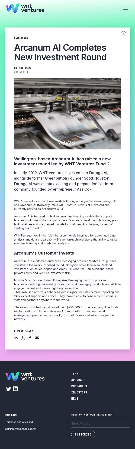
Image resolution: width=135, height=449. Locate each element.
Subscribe (83, 434)
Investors (79, 392)
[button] (16, 338)
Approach (78, 380)
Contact (11, 415)
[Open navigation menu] (125, 8)
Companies (79, 386)
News (74, 398)
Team (74, 374)
